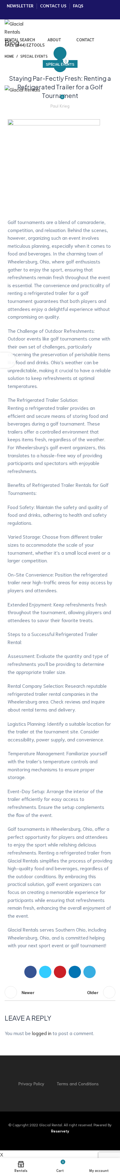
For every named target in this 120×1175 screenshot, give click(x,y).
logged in (41, 1033)
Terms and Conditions (78, 1083)
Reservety (60, 1130)
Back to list (60, 992)
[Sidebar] (7, 360)
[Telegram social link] (89, 972)
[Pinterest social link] (47, 14)
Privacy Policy (31, 1083)
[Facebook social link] (12, 14)
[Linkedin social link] (75, 972)
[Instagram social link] (30, 14)
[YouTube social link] (38, 14)
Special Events (60, 64)
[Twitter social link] (21, 14)
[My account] (60, 53)
